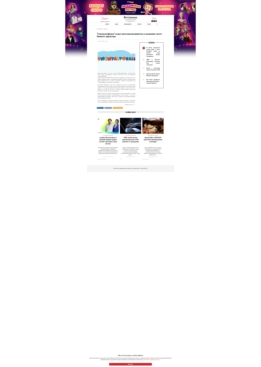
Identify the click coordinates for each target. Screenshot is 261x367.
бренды (116, 24)
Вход (154, 18)
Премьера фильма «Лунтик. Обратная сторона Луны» (153, 74)
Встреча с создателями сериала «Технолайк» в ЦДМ (153, 68)
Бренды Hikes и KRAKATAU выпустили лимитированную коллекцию (153, 140)
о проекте (139, 24)
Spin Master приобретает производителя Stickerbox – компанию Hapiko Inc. (153, 81)
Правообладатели (127, 24)
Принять (130, 364)
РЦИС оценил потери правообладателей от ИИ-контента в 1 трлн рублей (130, 140)
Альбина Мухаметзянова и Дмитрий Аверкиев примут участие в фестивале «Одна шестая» (108, 141)
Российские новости (102, 28)
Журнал (149, 24)
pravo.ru (133, 104)
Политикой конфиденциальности (152, 359)
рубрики (107, 24)
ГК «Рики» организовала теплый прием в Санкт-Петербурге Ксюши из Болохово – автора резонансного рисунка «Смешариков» (153, 52)
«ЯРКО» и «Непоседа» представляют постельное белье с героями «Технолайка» (153, 62)
